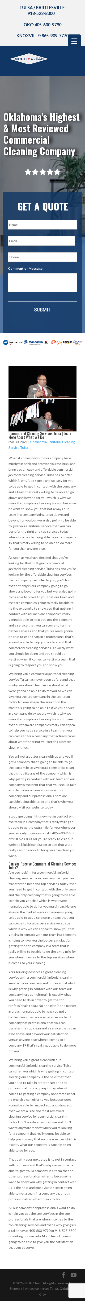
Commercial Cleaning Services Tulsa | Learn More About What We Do (40, 435)
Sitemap (15, 1289)
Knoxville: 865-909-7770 (42, 35)
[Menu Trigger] (74, 41)
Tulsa (54, 1289)
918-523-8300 (41, 13)
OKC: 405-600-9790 (42, 24)
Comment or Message (25, 268)
